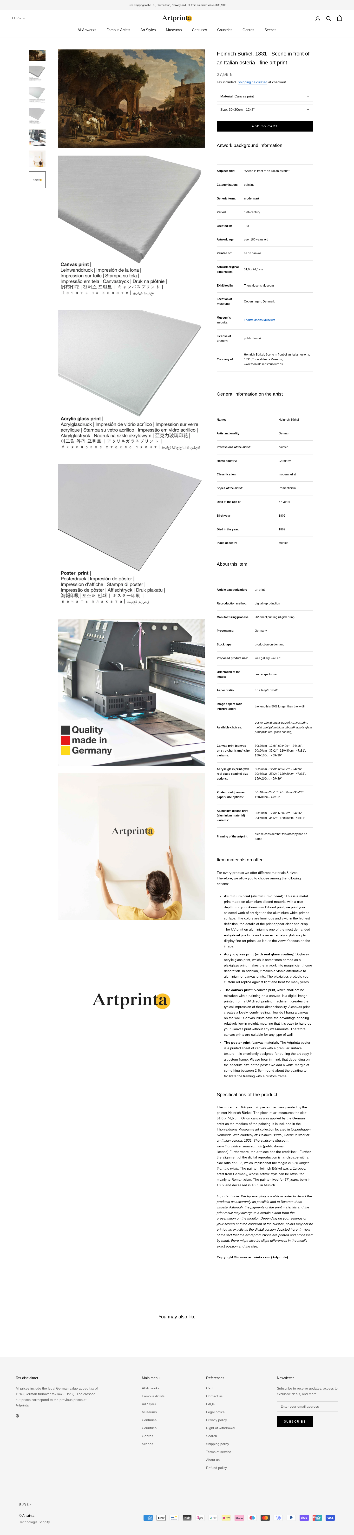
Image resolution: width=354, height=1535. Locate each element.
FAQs (210, 1404)
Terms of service (218, 1452)
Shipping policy (217, 1444)
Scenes (270, 30)
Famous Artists (118, 30)
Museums (174, 30)
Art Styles (148, 30)
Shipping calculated (252, 82)
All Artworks (87, 30)
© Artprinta (26, 1515)
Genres (248, 30)
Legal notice (215, 1412)
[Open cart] (339, 18)
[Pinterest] (17, 1416)
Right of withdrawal (220, 1428)
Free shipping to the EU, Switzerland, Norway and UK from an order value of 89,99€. (177, 5)
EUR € (16, 18)
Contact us (214, 1396)
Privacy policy (216, 1420)
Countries (224, 30)
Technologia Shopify (34, 1522)
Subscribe (295, 1421)
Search (211, 1436)
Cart (209, 1388)
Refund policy (216, 1468)
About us (213, 1460)
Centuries (199, 30)
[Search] (328, 18)
